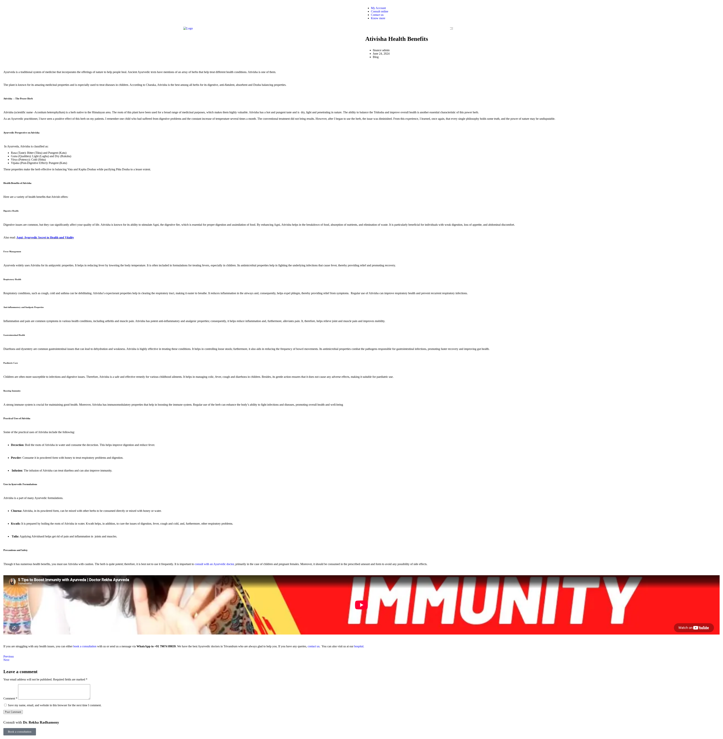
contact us (314, 646)
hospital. (359, 646)
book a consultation (84, 646)
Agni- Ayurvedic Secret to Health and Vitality (45, 237)
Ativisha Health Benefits (396, 38)
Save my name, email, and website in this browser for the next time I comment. (54, 705)
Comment (10, 698)
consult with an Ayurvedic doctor (214, 564)
